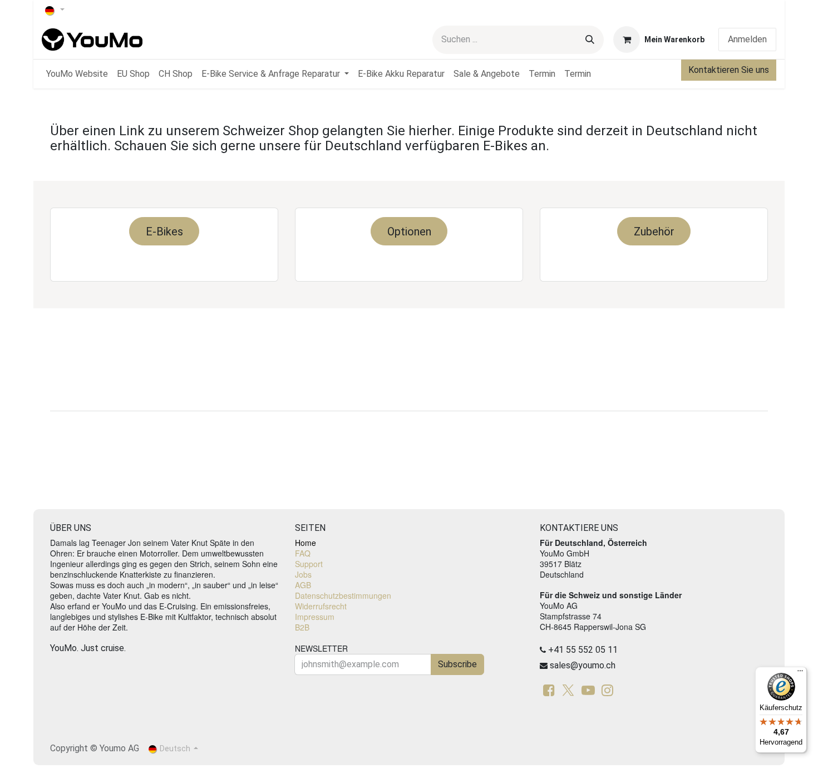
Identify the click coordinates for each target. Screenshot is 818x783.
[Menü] (800, 673)
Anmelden (747, 39)
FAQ (303, 553)
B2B (302, 627)
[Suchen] (590, 40)
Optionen (409, 231)
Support (309, 563)
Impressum (314, 616)
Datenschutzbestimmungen (343, 595)
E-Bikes (164, 231)
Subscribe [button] (457, 664)
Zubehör (654, 231)
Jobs (303, 574)
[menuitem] (77, 74)
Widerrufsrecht (321, 606)
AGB (303, 584)
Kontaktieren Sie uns (728, 70)
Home (305, 542)
